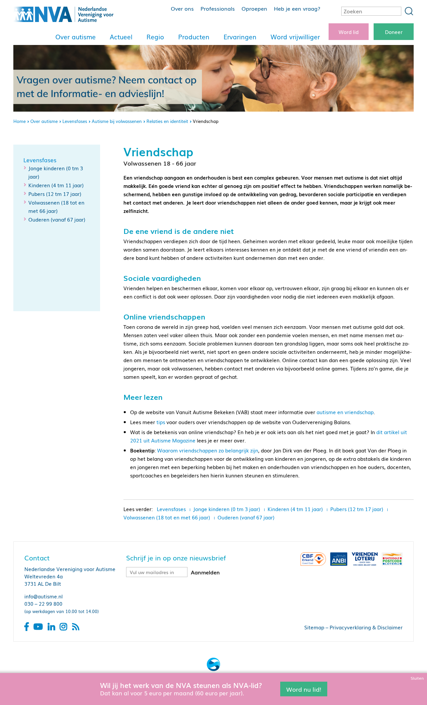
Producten (193, 36)
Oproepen (254, 8)
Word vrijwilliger (295, 36)
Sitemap (314, 627)
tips (160, 421)
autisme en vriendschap (345, 411)
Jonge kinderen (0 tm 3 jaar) (226, 508)
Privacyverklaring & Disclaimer (366, 627)
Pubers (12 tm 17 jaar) (54, 193)
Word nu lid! (303, 688)
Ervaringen (240, 36)
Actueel (121, 36)
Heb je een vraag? (297, 8)
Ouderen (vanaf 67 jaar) (56, 219)
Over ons (182, 8)
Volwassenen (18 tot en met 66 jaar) (166, 517)
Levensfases (74, 121)
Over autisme (75, 36)
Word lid (349, 31)
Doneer (394, 31)
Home (19, 121)
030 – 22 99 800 (43, 603)
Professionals (217, 8)
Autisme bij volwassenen (117, 121)
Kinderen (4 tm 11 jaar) (56, 185)
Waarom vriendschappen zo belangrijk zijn (207, 450)
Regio (155, 36)
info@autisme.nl (43, 596)
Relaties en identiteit (167, 121)
